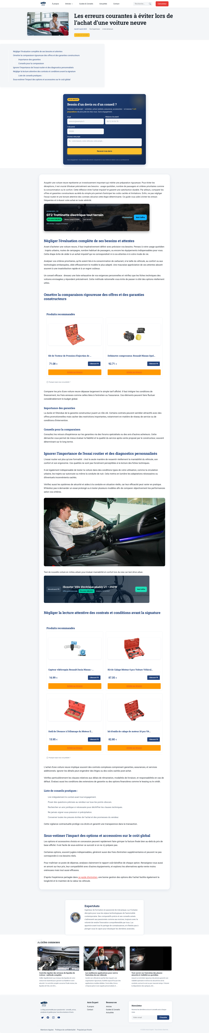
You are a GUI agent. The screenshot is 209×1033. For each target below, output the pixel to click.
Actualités (103, 4)
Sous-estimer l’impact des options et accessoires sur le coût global (41, 79)
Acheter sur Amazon (75, 372)
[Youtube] (59, 1017)
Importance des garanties (29, 59)
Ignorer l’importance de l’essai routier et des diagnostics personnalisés (43, 67)
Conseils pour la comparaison (31, 63)
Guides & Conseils (86, 4)
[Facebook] (48, 1017)
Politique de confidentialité (65, 1030)
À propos (55, 4)
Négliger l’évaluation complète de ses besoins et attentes (37, 51)
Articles (68, 4)
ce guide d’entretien (87, 877)
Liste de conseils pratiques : (30, 75)
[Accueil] (43, 4)
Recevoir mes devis (104, 151)
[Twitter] (42, 1017)
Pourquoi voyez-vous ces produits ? (58, 382)
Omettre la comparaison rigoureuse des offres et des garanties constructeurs (46, 55)
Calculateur (162, 4)
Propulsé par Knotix (84, 1030)
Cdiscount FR (94, 364)
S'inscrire (163, 1017)
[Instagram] (53, 1017)
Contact (116, 4)
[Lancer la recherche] (150, 4)
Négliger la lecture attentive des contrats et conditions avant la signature (44, 71)
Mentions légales (47, 1030)
